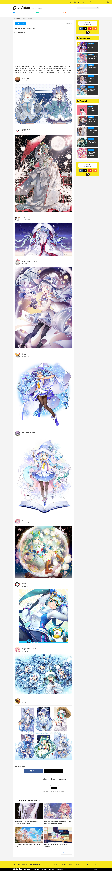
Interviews (64, 14)
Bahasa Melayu (99, 2)
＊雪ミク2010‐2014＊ (29, 649)
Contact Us (44, 869)
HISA (25, 132)
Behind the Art (46, 14)
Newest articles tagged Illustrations (27, 800)
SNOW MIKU (26, 700)
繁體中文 (76, 2)
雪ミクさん (25, 78)
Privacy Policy (59, 869)
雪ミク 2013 (26, 130)
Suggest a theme (35, 864)
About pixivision (22, 864)
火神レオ (26, 651)
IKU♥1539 (26, 263)
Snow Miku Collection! (28, 18)
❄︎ (22, 520)
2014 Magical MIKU (28, 432)
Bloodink (26, 586)
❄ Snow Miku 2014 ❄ (29, 261)
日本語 (107, 2)
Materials (55, 14)
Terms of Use (36, 869)
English (62, 2)
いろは (25, 702)
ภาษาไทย (90, 2)
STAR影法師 (27, 219)
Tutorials (38, 14)
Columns (72, 14)
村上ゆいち (26, 356)
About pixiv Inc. (27, 869)
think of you (26, 217)
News (78, 14)
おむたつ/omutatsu (28, 523)
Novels (29, 14)
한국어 (83, 2)
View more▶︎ (66, 852)
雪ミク (24, 354)
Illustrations (16, 14)
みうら (25, 80)
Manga (23, 14)
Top (14, 18)
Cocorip (26, 435)
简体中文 (69, 2)
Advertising (51, 869)
